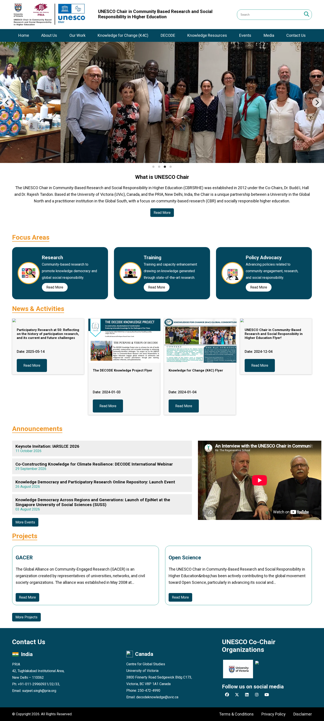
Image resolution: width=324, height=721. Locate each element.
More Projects (26, 617)
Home (23, 35)
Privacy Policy (273, 714)
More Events (25, 522)
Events (245, 35)
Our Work (77, 35)
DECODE (168, 35)
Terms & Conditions (236, 714)
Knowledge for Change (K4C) (123, 35)
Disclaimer (302, 714)
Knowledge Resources (207, 35)
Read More (162, 213)
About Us (49, 35)
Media (269, 35)
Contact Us (296, 35)
